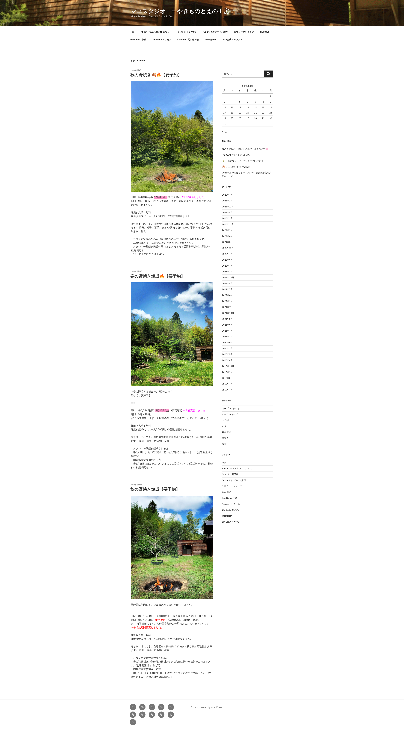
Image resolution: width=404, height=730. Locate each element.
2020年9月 (227, 342)
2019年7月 (227, 384)
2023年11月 (228, 248)
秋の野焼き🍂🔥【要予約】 (156, 74)
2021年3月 (227, 336)
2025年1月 (227, 218)
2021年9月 (227, 319)
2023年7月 (227, 254)
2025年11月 (228, 206)
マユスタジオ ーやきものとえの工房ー (183, 11)
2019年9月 (227, 372)
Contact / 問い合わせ (188, 39)
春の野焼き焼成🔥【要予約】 (157, 276)
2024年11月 (228, 224)
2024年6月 (227, 236)
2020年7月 (227, 348)
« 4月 (224, 131)
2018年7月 (227, 390)
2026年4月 (227, 195)
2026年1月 (227, 200)
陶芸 (224, 444)
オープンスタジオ (231, 408)
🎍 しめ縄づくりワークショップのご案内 (242, 161)
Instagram (210, 39)
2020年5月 (227, 354)
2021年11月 (228, 307)
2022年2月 (227, 301)
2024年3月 (227, 242)
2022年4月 (227, 295)
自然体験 (226, 432)
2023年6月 (227, 260)
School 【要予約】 (187, 32)
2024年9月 (227, 230)
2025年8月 (227, 212)
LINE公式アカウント (232, 39)
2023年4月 (227, 266)
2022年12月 (228, 277)
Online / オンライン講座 (215, 32)
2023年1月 (227, 271)
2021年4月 (227, 331)
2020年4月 (227, 360)
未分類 (225, 420)
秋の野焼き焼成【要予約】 (155, 489)
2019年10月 (228, 366)
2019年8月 (227, 378)
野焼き (225, 438)
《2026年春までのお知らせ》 (236, 155)
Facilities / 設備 (138, 39)
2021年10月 (228, 313)
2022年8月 (227, 283)
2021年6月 (227, 324)
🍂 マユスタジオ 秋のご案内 (236, 166)
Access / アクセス (162, 39)
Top (132, 32)
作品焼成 (264, 32)
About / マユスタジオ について (156, 32)
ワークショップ (230, 414)
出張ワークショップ (244, 32)
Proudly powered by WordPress (206, 707)
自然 (224, 426)
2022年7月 (227, 289)
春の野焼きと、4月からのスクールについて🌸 (245, 149)
